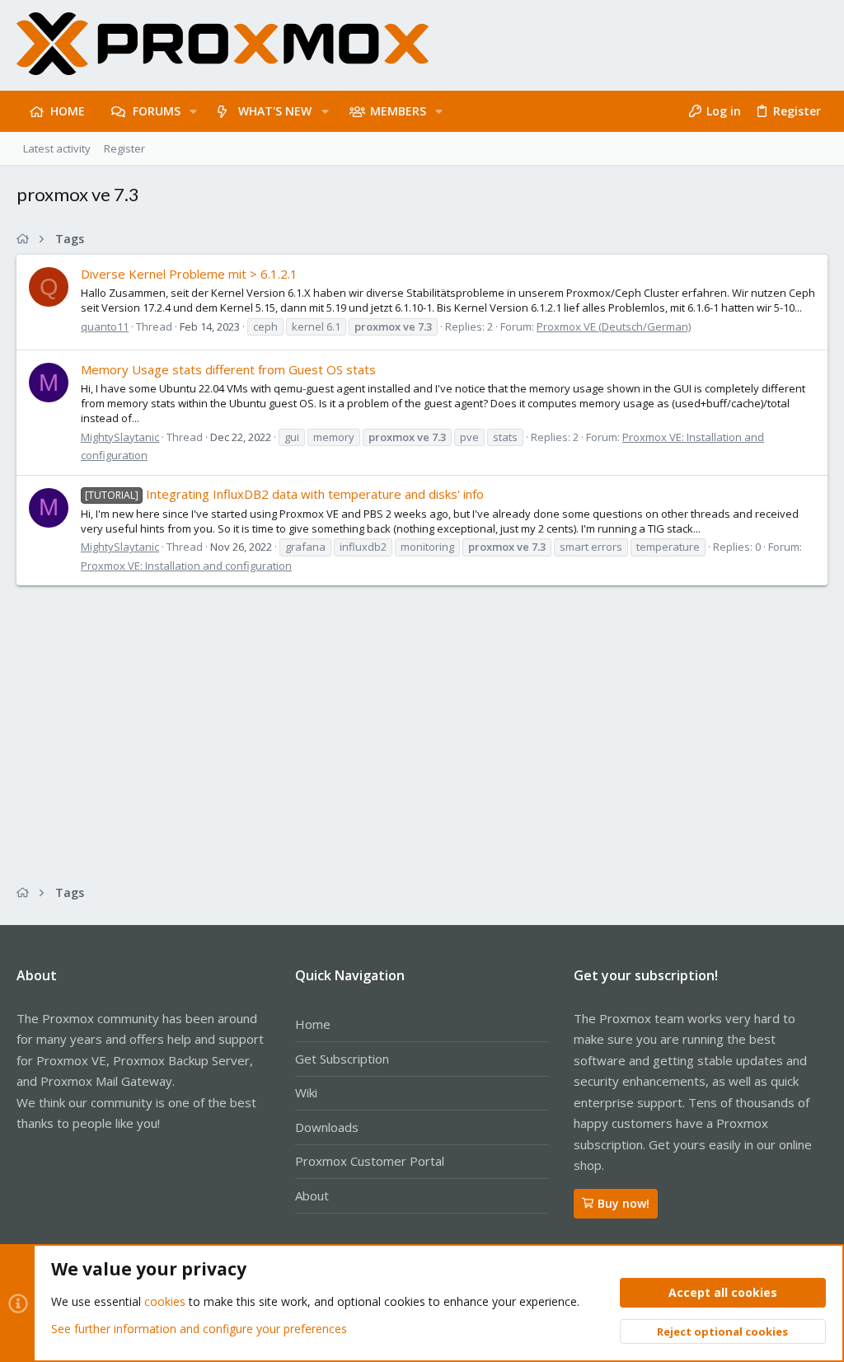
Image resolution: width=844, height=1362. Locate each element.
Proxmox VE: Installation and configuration (186, 565)
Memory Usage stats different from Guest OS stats (228, 369)
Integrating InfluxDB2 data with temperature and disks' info (284, 494)
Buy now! (623, 1203)
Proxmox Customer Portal (369, 1161)
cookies (164, 1301)
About (312, 1195)
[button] (193, 111)
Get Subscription (342, 1058)
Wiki (306, 1092)
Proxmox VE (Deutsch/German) (614, 326)
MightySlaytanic (120, 437)
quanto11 (105, 326)
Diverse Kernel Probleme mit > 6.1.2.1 (189, 273)
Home (313, 1024)
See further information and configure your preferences (199, 1328)
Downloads (327, 1127)
